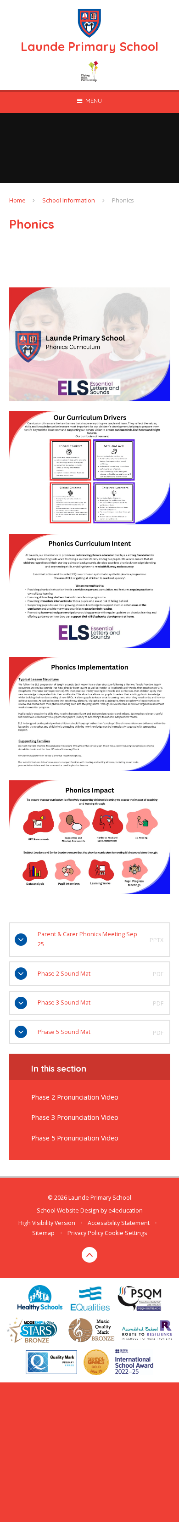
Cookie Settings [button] (126, 1233)
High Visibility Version (46, 1223)
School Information (68, 200)
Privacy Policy (85, 1233)
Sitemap (43, 1233)
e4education (125, 1210)
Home (17, 200)
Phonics (123, 200)
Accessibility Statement (119, 1223)
